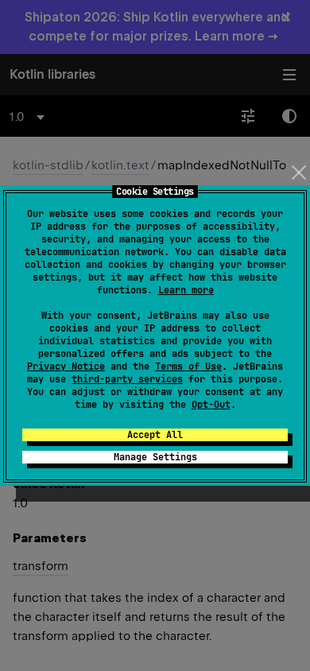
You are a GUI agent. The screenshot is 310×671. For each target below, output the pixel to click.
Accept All (155, 435)
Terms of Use (188, 366)
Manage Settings (155, 457)
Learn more (186, 290)
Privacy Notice (66, 366)
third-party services (127, 379)
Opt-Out (211, 404)
